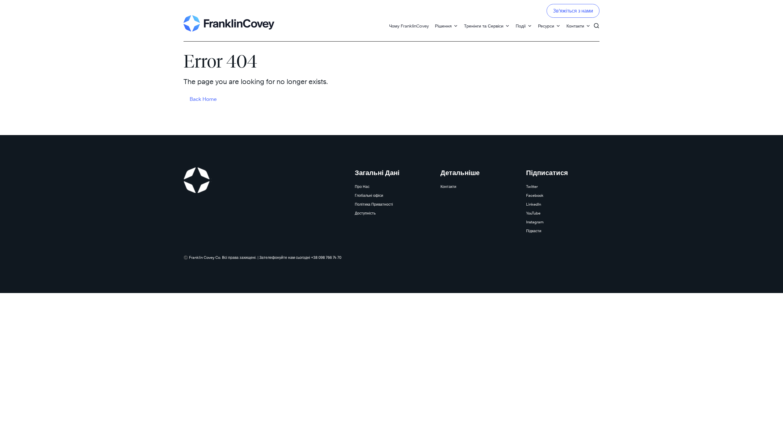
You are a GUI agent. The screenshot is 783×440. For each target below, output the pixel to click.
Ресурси (546, 25)
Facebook (535, 195)
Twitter (532, 186)
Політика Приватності (374, 204)
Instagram (535, 222)
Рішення (443, 25)
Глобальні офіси (369, 195)
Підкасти (533, 231)
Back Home (203, 99)
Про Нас (362, 186)
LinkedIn (533, 204)
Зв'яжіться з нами (573, 11)
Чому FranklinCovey (409, 25)
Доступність (365, 213)
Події (521, 25)
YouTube (533, 213)
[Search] (596, 23)
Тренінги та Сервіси (483, 25)
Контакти (575, 25)
